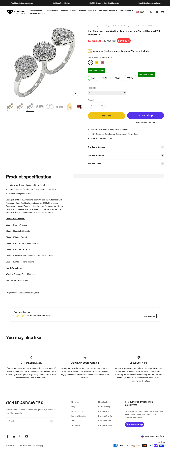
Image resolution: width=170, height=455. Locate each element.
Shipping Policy (105, 402)
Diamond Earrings (68, 10)
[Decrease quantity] (91, 106)
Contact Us (76, 425)
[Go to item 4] (40, 107)
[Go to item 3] (30, 107)
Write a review (149, 316)
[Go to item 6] (60, 107)
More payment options (145, 122)
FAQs (73, 420)
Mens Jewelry (125, 10)
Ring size (92, 88)
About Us (75, 402)
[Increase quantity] (102, 106)
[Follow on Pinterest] (20, 436)
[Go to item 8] (80, 107)
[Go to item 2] (20, 107)
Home (89, 26)
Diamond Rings (35, 10)
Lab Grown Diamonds (37, 14)
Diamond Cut (103, 411)
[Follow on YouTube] (26, 436)
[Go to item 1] (10, 107)
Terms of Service (78, 416)
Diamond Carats (105, 425)
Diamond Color (104, 420)
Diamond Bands (51, 10)
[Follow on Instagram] (14, 436)
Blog (73, 406)
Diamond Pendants (86, 10)
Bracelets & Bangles (107, 10)
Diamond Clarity (105, 416)
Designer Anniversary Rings (102, 26)
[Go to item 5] (50, 107)
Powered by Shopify (35, 445)
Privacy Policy (77, 411)
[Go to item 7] (70, 107)
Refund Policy (104, 406)
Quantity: (92, 100)
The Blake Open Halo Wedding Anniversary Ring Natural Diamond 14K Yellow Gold (134, 26)
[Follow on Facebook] (7, 436)
